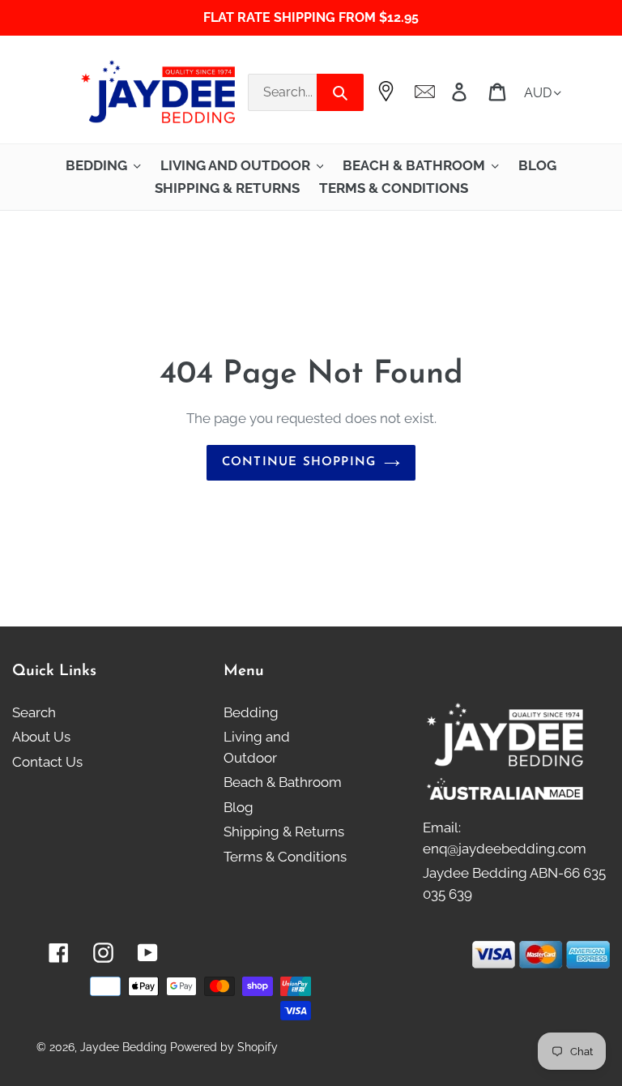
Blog (238, 807)
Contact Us (47, 762)
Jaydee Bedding (123, 1047)
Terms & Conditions (285, 857)
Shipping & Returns (284, 831)
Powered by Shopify (224, 1047)
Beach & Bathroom (283, 782)
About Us (41, 737)
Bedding (251, 712)
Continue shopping (299, 462)
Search (34, 712)
